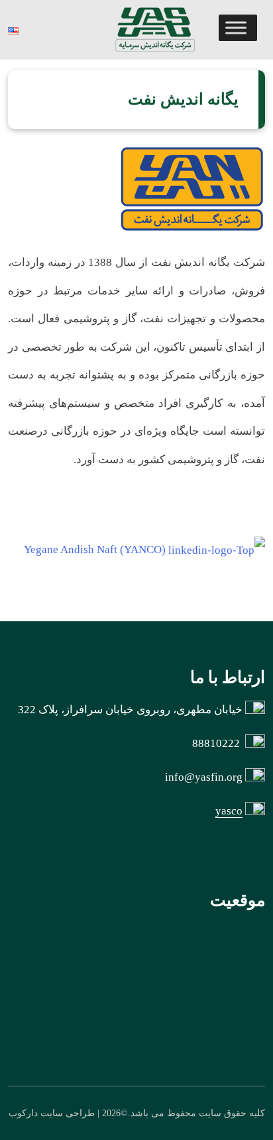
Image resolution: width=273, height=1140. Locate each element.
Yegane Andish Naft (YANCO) (95, 549)
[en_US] (15, 30)
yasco (229, 811)
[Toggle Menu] (235, 27)
